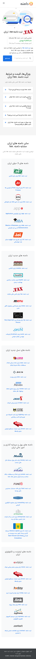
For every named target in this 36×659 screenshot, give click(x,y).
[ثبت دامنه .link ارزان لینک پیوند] (18, 598)
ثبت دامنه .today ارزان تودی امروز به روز (18, 593)
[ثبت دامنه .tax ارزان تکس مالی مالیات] (18, 288)
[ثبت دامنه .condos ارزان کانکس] (18, 262)
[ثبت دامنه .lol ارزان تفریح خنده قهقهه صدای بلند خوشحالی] (18, 233)
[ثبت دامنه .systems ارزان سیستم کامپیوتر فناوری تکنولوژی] (18, 610)
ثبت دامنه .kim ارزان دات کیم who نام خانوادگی (18, 202)
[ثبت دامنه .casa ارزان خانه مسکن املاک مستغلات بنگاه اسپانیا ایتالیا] (18, 356)
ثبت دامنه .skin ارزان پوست (18, 377)
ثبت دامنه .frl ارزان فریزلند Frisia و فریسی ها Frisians (18, 189)
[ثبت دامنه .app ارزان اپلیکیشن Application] (18, 207)
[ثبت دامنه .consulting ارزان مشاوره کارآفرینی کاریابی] (18, 496)
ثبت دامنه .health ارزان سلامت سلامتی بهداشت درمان (18, 281)
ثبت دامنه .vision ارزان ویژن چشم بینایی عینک (18, 567)
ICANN (7, 656)
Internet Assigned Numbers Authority (20, 656)
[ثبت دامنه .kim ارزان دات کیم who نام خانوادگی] (18, 195)
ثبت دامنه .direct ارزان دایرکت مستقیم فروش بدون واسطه (18, 430)
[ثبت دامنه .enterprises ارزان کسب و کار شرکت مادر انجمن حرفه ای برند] (18, 510)
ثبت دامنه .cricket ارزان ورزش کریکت (18, 403)
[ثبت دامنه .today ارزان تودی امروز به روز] (18, 587)
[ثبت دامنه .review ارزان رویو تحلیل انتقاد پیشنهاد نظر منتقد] (18, 382)
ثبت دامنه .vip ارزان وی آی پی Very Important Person (18, 321)
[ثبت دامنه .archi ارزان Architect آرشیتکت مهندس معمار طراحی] (18, 328)
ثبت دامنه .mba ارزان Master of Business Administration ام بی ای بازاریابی (18, 226)
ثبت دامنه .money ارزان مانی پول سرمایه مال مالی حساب (18, 461)
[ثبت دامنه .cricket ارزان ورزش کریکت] (18, 396)
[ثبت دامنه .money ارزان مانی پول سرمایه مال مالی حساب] (18, 454)
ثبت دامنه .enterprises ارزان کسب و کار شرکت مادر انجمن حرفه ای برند (18, 518)
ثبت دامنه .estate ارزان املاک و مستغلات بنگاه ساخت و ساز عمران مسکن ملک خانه (18, 475)
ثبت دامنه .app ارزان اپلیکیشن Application (18, 214)
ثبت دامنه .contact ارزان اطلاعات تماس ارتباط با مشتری (18, 632)
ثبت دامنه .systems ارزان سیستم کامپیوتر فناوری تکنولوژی (18, 618)
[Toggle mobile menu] (4, 3)
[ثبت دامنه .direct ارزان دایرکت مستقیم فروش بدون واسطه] (18, 422)
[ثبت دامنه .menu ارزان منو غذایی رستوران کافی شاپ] (18, 299)
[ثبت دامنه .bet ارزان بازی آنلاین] (18, 170)
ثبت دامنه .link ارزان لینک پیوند (18, 605)
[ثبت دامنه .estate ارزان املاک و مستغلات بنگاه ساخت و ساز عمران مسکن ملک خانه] (18, 468)
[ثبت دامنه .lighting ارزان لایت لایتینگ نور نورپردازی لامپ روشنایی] (18, 408)
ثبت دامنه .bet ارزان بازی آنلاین (18, 176)
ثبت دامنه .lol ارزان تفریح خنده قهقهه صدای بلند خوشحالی (18, 241)
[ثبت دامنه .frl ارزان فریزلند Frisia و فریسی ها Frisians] (18, 181)
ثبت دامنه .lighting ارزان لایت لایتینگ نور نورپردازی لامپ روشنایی (18, 416)
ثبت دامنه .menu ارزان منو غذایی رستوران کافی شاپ (18, 307)
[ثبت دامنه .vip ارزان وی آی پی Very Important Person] (18, 314)
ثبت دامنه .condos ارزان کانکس (18, 268)
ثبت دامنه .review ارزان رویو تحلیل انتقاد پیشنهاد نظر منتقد (18, 390)
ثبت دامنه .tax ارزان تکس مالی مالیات (18, 294)
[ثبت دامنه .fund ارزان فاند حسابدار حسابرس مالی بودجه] (18, 482)
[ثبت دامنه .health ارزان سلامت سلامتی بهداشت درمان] (18, 274)
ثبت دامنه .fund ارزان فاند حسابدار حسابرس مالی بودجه (18, 490)
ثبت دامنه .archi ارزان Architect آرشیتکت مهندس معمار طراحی (18, 335)
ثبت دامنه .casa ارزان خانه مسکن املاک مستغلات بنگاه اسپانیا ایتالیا (18, 364)
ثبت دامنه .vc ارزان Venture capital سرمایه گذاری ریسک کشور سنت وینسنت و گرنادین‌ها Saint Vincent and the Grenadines (18, 534)
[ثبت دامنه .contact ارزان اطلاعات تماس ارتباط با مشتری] (18, 624)
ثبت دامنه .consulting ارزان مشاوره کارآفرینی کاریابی (18, 504)
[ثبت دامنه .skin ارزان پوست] (18, 371)
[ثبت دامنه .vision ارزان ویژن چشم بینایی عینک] (18, 561)
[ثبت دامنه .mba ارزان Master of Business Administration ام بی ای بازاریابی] (18, 219)
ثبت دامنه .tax (26, 48)
